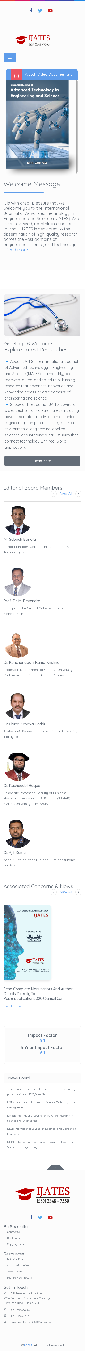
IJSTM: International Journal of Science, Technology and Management (41, 1105)
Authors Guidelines (18, 1265)
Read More (42, 461)
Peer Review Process (19, 1277)
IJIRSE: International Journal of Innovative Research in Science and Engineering (41, 1144)
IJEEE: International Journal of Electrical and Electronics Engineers (41, 1131)
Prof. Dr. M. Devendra (22, 600)
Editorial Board (16, 1259)
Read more (17, 249)
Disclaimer (13, 1238)
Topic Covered (15, 1271)
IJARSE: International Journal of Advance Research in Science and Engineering (40, 1118)
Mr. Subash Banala (20, 539)
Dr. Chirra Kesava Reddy (25, 724)
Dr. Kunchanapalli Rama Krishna (32, 662)
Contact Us (13, 1232)
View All (66, 493)
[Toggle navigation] (10, 57)
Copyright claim (17, 1244)
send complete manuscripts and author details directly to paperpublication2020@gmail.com (38, 994)
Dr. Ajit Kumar (15, 852)
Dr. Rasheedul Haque (22, 785)
